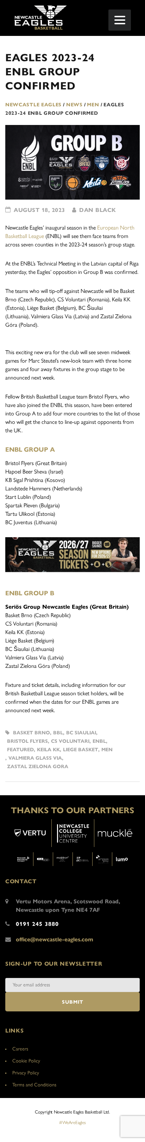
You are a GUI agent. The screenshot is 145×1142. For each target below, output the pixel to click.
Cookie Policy (26, 1061)
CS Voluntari (70, 741)
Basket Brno (31, 733)
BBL (58, 733)
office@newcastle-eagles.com (54, 939)
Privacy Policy (25, 1073)
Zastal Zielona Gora (37, 767)
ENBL (99, 741)
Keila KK (48, 750)
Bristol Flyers (27, 741)
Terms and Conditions (34, 1085)
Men (107, 750)
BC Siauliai (81, 733)
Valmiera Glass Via (35, 758)
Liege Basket (80, 750)
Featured (20, 750)
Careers (20, 1049)
